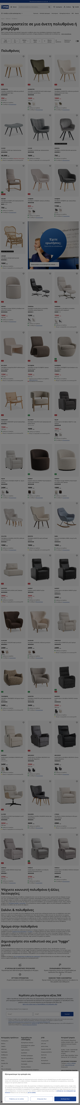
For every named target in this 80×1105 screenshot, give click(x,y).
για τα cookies (32, 1092)
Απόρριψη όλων (41, 1099)
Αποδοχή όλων (65, 1099)
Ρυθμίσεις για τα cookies (16, 1099)
